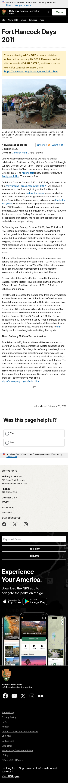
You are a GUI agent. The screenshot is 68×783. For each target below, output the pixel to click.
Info (3, 20)
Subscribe (41, 145)
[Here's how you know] (34, 4)
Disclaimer (7, 745)
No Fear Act (8, 741)
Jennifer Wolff (19, 152)
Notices (5, 726)
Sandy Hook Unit (10, 176)
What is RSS (59, 145)
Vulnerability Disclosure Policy (17, 750)
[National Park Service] (3, 12)
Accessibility (8, 712)
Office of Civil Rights (12, 760)
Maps (23, 20)
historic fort (28, 172)
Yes (12, 433)
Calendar (32, 20)
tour (58, 326)
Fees (42, 20)
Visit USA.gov (10, 776)
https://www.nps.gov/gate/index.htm (20, 381)
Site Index (9, 507)
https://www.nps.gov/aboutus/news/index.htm (31, 71)
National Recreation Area (24, 12)
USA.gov (6, 755)
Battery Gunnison (35, 193)
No (12, 442)
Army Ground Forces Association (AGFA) (26, 186)
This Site (34, 548)
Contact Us (8, 497)
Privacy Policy (9, 717)
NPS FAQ (6, 736)
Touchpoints (11, 456)
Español (8, 512)
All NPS (34, 556)
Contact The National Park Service (20, 731)
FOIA (4, 722)
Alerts (12, 20)
